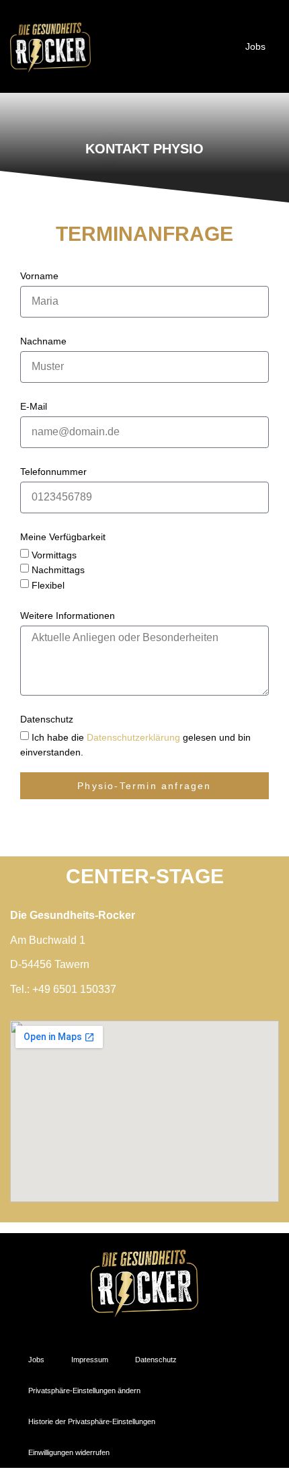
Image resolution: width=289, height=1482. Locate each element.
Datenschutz (46, 719)
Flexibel (48, 585)
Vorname (39, 275)
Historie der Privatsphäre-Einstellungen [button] (91, 1421)
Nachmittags (58, 570)
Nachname (43, 341)
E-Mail (33, 406)
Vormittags (54, 555)
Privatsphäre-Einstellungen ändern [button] (84, 1390)
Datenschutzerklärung (133, 737)
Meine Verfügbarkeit (63, 536)
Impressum (89, 1360)
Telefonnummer (53, 471)
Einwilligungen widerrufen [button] (69, 1452)
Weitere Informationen (67, 615)
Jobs (255, 46)
